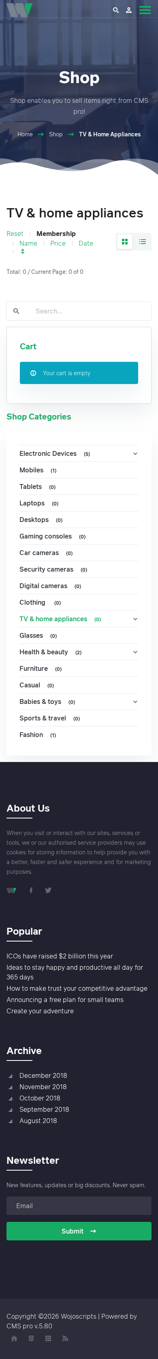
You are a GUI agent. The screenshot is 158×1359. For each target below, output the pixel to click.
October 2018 (39, 1098)
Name (28, 243)
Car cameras (46, 552)
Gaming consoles (52, 536)
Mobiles (37, 470)
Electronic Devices (54, 453)
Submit (72, 1231)
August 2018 (38, 1120)
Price (58, 243)
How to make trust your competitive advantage (76, 988)
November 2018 (43, 1086)
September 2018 (44, 1109)
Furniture (40, 668)
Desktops (40, 519)
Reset (14, 233)
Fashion (37, 734)
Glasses (38, 635)
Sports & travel (49, 718)
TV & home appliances (60, 618)
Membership (56, 233)
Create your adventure (40, 1010)
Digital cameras (50, 585)
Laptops (38, 503)
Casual (36, 685)
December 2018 (43, 1075)
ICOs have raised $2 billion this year (59, 956)
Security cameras (53, 569)
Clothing (40, 602)
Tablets (37, 486)
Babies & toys (47, 701)
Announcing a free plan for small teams (65, 999)
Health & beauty (50, 651)
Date (86, 243)
